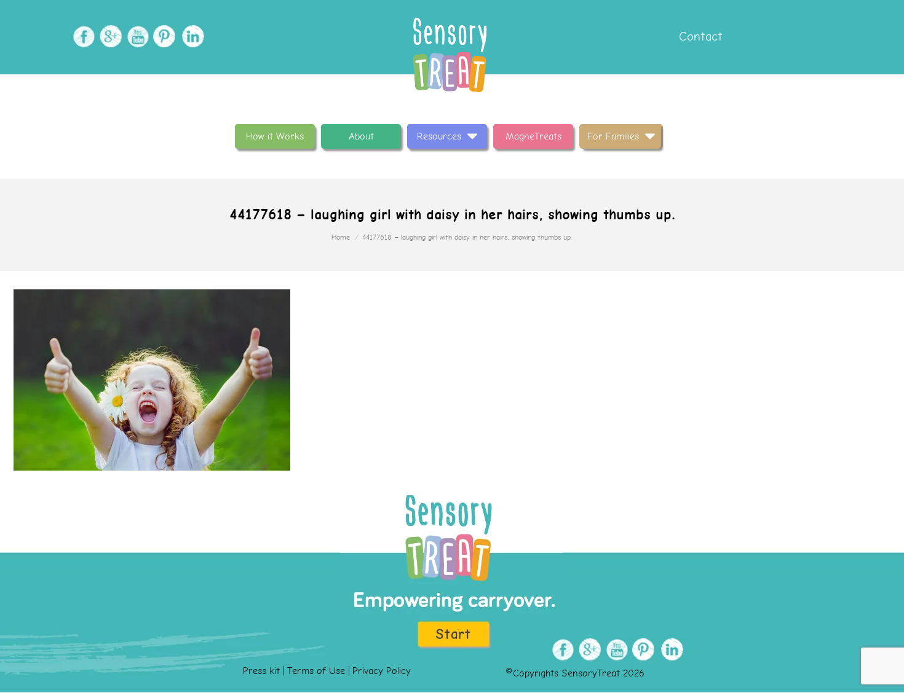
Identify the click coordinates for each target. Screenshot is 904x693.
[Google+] (109, 36)
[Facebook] (82, 36)
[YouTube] (136, 36)
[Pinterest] (163, 36)
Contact (699, 36)
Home (340, 237)
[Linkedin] (190, 36)
